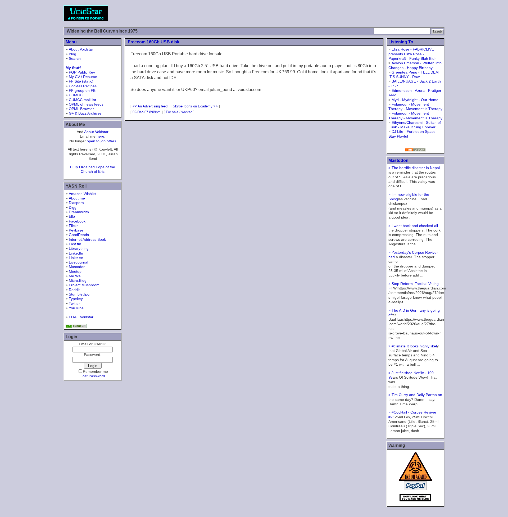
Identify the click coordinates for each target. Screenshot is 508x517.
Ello (72, 216)
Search (75, 58)
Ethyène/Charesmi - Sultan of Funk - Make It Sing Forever (414, 124)
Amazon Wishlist (82, 194)
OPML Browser (81, 109)
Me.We (75, 276)
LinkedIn (76, 253)
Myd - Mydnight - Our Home (415, 100)
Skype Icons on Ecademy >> (195, 106)
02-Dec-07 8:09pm (147, 112)
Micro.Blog (78, 280)
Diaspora (76, 203)
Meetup (75, 271)
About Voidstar (81, 49)
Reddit (74, 290)
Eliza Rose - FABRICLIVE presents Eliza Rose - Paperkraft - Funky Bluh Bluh (412, 54)
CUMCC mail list (82, 100)
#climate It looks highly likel (412, 346)
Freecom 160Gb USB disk (153, 42)
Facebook (77, 221)
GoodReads (79, 235)
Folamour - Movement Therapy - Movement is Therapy (415, 106)
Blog (72, 54)
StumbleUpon (80, 294)
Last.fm (75, 244)
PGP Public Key (82, 72)
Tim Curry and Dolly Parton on (415, 395)
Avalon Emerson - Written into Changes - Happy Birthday (415, 65)
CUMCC (76, 95)
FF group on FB (82, 90)
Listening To (400, 42)
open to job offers (101, 141)
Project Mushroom (84, 285)
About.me (77, 198)
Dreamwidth (79, 212)
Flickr (73, 226)
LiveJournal (78, 262)
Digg (72, 207)
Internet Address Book (87, 239)
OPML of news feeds (86, 104)
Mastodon (77, 267)
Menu (71, 42)
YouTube (76, 308)
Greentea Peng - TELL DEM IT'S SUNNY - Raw (413, 74)
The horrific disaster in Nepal (414, 168)
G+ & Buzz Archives (85, 113)
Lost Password (92, 376)
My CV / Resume (83, 77)
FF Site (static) (81, 81)
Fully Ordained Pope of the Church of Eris (92, 169)
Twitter (74, 303)
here (100, 136)
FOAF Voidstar (81, 317)
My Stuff (73, 68)
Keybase (76, 230)
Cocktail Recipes (83, 86)
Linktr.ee (76, 258)
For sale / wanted (179, 112)
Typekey (76, 299)
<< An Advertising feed (150, 106)
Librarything (79, 248)
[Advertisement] (348, 13)
